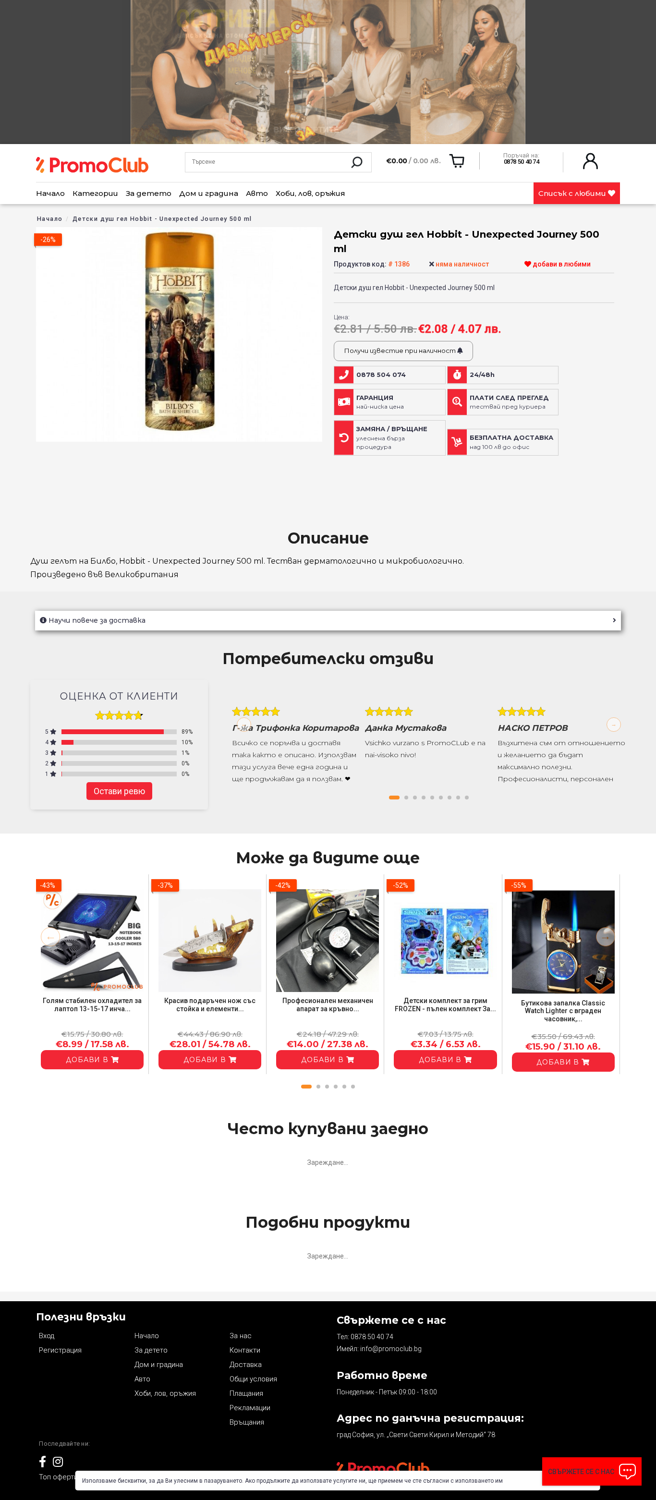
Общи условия (253, 1379)
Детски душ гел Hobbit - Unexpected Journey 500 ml (162, 218)
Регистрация (60, 1350)
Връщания (247, 1422)
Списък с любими (573, 193)
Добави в (88, 1059)
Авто (257, 193)
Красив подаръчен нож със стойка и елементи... (209, 1005)
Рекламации (250, 1407)
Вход (46, 1335)
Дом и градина (208, 193)
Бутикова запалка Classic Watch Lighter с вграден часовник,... (563, 1011)
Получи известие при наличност (400, 350)
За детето (148, 193)
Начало (50, 193)
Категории (95, 193)
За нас (241, 1335)
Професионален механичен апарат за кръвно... (327, 1005)
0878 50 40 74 (372, 1337)
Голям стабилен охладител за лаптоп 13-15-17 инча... (92, 1005)
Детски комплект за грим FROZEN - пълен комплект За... (445, 1005)
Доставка (246, 1364)
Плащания (246, 1393)
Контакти (245, 1350)
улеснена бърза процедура (391, 437)
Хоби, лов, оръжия (310, 193)
